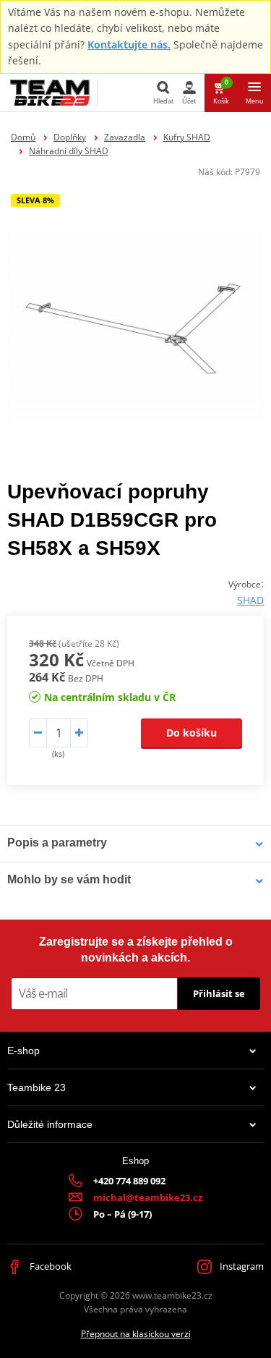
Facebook (49, 1266)
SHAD (250, 600)
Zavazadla (124, 137)
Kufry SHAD (186, 137)
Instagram (241, 1266)
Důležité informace (50, 1124)
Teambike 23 (36, 1087)
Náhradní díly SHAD (68, 151)
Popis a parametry (57, 842)
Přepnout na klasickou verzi (136, 1334)
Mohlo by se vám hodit (69, 879)
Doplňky (69, 137)
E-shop (23, 1050)
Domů (23, 137)
